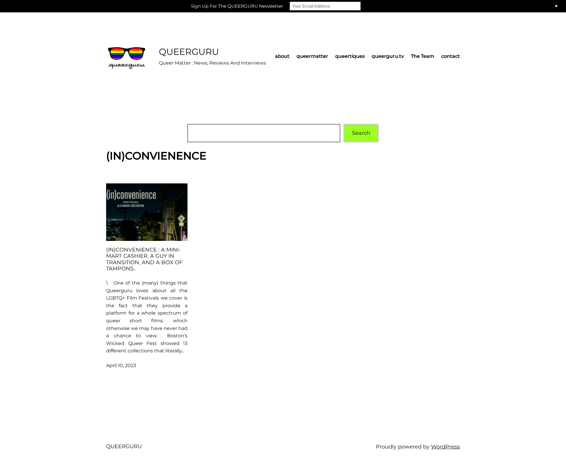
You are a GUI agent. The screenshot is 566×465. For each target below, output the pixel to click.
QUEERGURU (189, 51)
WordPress (445, 446)
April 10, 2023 (121, 365)
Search (361, 133)
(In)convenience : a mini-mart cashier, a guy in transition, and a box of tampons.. (144, 259)
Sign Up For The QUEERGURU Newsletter (237, 6)
